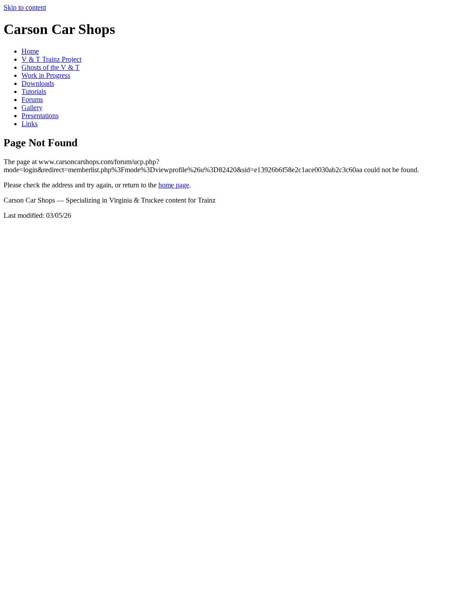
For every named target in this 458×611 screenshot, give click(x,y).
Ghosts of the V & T (50, 67)
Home (30, 51)
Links (29, 123)
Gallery (31, 107)
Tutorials (33, 91)
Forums (32, 99)
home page (173, 185)
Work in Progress (45, 75)
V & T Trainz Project (51, 59)
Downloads (37, 83)
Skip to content (25, 7)
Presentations (40, 115)
